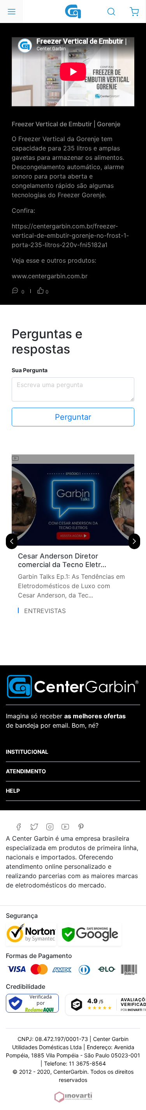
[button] (134, 11)
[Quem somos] (73, 686)
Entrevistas (45, 611)
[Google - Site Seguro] (89, 934)
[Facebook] (18, 827)
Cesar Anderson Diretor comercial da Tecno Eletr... (62, 560)
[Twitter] (34, 827)
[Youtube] (65, 827)
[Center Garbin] (73, 11)
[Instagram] (49, 827)
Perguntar (73, 417)
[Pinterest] (81, 827)
